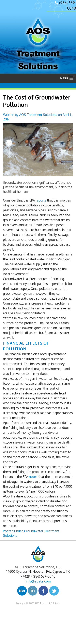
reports (41, 200)
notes (33, 477)
